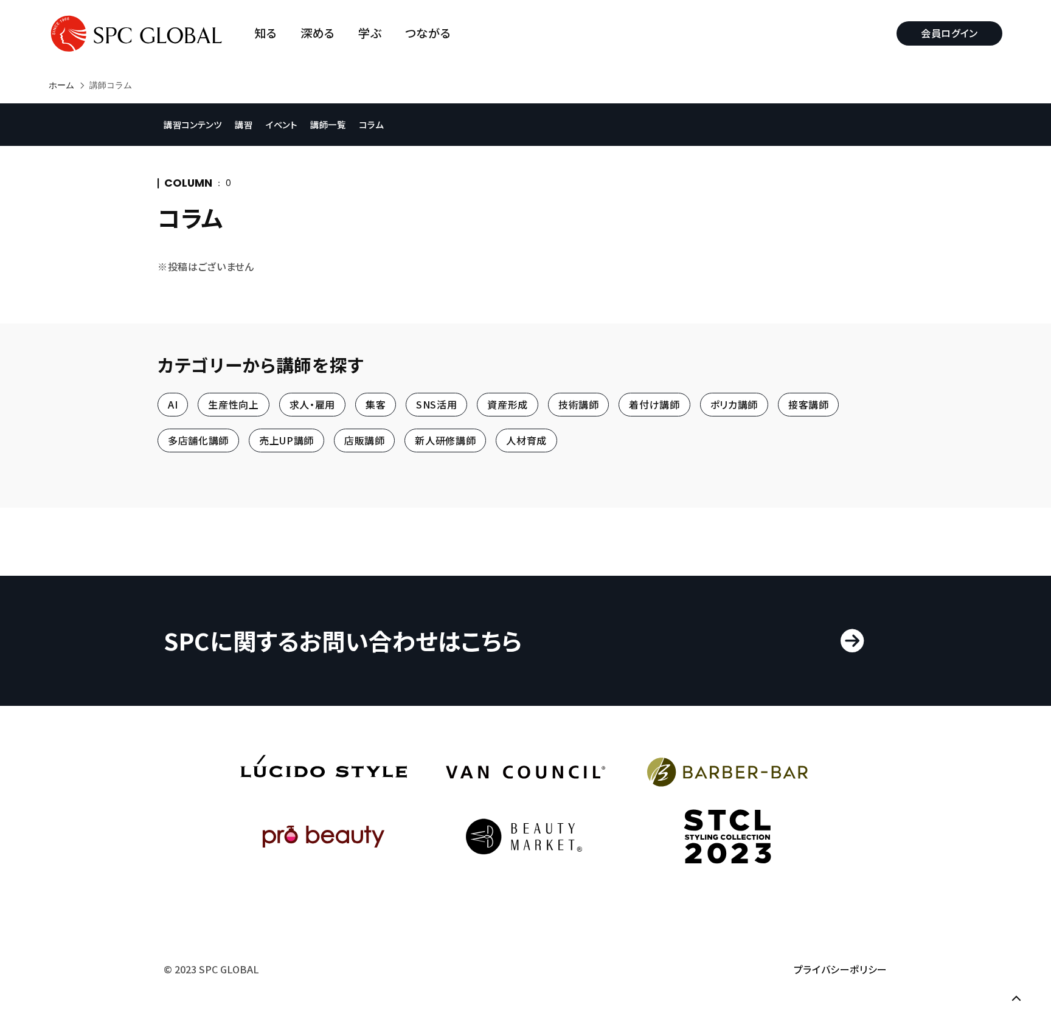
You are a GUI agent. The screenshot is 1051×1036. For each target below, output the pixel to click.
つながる (428, 33)
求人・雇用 (312, 404)
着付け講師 (654, 404)
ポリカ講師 (734, 404)
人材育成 (526, 440)
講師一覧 (328, 124)
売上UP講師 (286, 440)
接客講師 (808, 404)
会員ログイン (949, 33)
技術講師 (578, 404)
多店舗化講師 (198, 440)
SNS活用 (436, 404)
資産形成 (507, 404)
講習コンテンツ (192, 124)
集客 (376, 404)
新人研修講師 (445, 440)
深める (317, 33)
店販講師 (364, 440)
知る (265, 33)
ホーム (61, 85)
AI (173, 404)
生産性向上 (233, 404)
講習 (243, 124)
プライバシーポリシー (840, 969)
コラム (371, 124)
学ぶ (369, 33)
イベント (281, 124)
